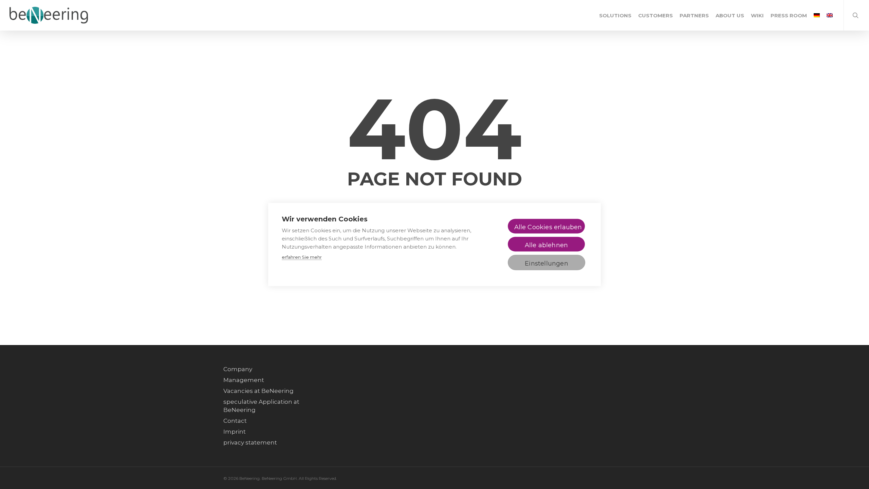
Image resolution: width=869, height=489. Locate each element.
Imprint (234, 431)
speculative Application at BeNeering (261, 405)
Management (243, 380)
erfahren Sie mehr (302, 257)
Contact (235, 420)
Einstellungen (546, 263)
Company (237, 369)
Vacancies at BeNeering (258, 390)
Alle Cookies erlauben (548, 227)
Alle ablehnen (546, 245)
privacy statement (250, 442)
